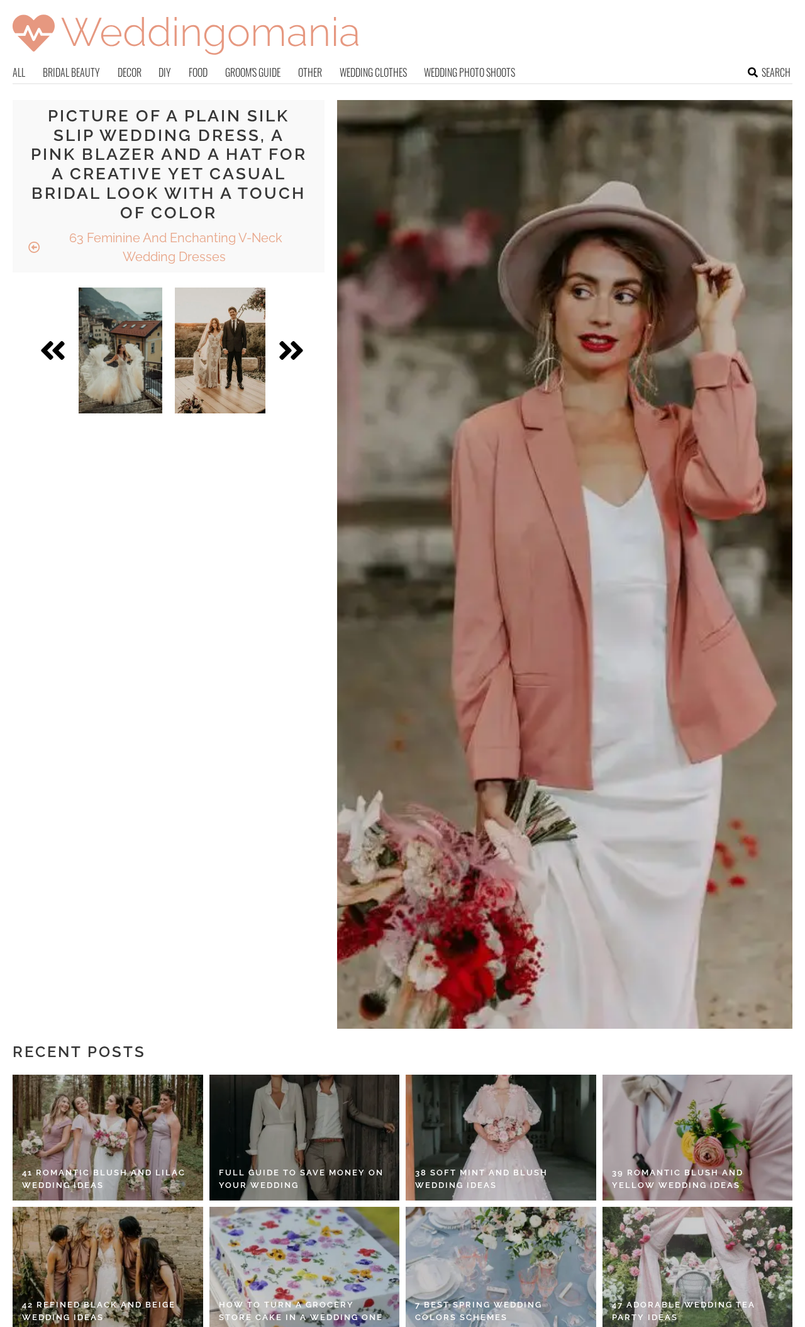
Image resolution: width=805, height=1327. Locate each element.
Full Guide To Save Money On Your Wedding (301, 1179)
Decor (130, 72)
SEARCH (776, 72)
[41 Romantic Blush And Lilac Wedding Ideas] (108, 1138)
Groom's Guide (252, 72)
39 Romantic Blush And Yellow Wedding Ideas (677, 1179)
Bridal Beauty (71, 72)
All (19, 72)
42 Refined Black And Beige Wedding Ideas (98, 1311)
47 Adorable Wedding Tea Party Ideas (683, 1311)
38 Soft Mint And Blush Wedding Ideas (481, 1179)
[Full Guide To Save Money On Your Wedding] (304, 1138)
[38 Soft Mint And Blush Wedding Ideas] (501, 1138)
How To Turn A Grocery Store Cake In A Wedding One (301, 1311)
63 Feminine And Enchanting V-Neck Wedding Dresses (174, 247)
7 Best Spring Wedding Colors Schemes (478, 1311)
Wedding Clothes (373, 72)
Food (198, 72)
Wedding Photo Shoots (469, 72)
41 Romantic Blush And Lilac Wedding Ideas (104, 1179)
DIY (164, 72)
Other (310, 72)
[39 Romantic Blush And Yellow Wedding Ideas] (697, 1138)
